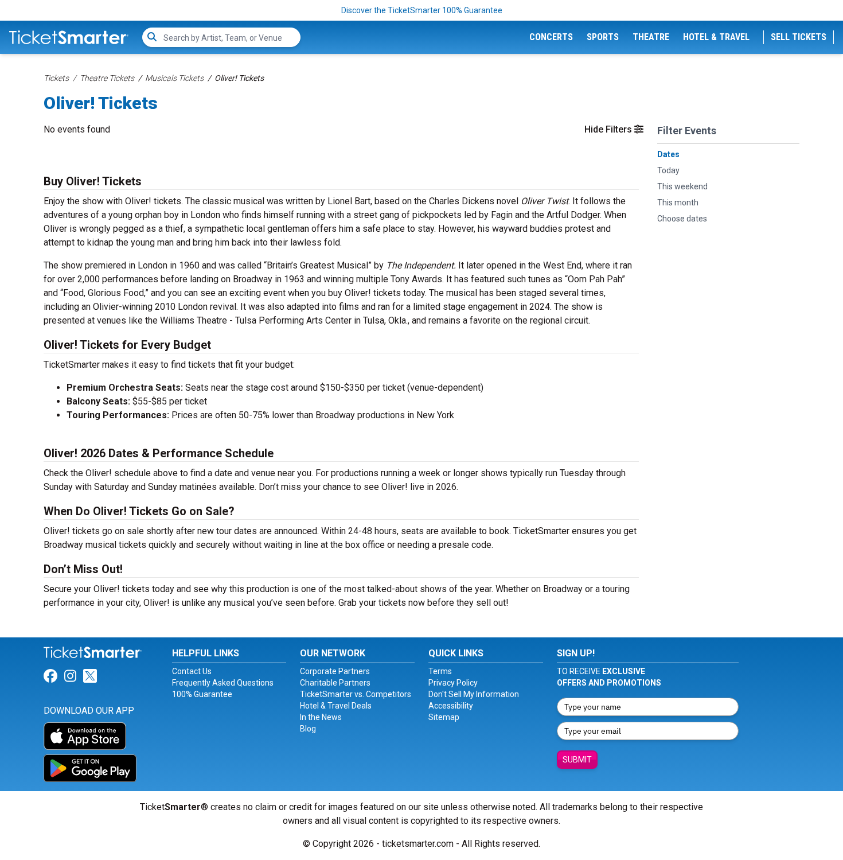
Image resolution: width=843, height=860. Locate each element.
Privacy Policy (453, 682)
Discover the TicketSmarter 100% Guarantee (421, 10)
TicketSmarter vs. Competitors (355, 694)
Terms (440, 671)
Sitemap (443, 717)
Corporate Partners (335, 671)
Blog (308, 728)
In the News (321, 717)
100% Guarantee (202, 694)
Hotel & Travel (716, 37)
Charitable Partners (335, 682)
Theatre (651, 37)
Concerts (551, 37)
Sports (603, 37)
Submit (577, 759)
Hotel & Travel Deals (336, 705)
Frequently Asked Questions (223, 682)
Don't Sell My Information (473, 694)
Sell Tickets (798, 37)
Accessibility (450, 705)
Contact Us (192, 671)
